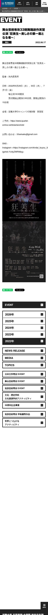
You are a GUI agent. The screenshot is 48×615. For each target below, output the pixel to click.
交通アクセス (19, 3)
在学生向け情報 (44, 3)
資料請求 (37, 3)
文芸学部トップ (6, 8)
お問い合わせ (28, 3)
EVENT (16, 8)
